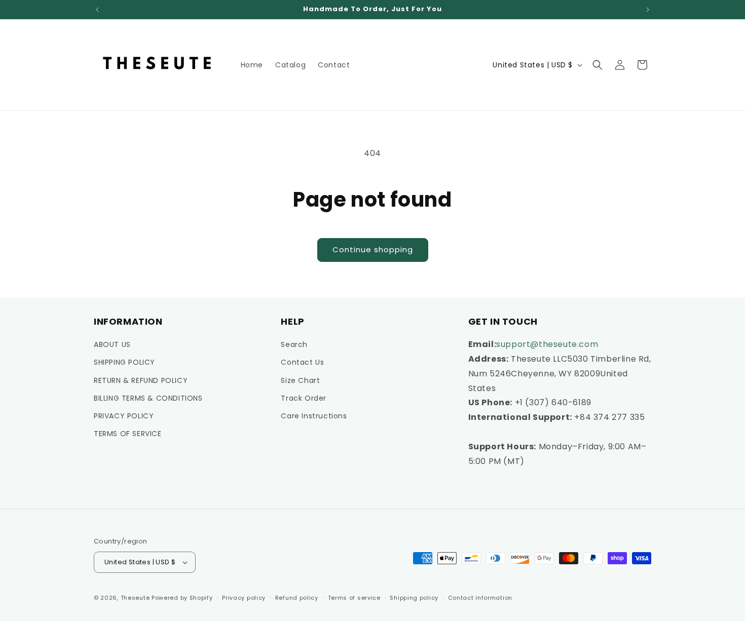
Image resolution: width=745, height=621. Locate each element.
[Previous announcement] (97, 9)
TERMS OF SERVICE (128, 434)
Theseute (135, 598)
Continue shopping (372, 249)
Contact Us (302, 362)
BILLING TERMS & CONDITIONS (148, 398)
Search (294, 344)
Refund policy (296, 598)
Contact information (480, 598)
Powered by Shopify (182, 598)
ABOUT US (112, 344)
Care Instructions (314, 416)
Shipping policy (414, 598)
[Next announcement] (648, 9)
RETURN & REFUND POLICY (141, 380)
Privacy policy (244, 598)
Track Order (303, 398)
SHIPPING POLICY (124, 362)
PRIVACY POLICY (124, 416)
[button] (597, 65)
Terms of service (354, 598)
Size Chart (300, 380)
